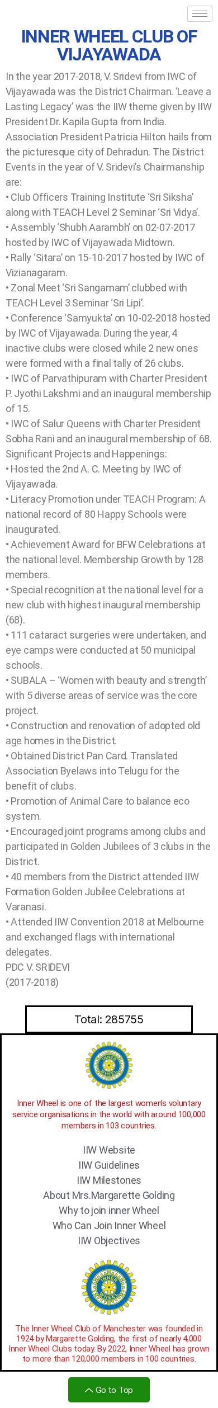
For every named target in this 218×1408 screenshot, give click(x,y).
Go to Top (115, 1390)
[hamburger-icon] (199, 14)
